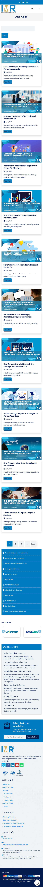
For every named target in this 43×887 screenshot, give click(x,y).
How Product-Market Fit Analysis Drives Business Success (20, 216)
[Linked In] (12, 765)
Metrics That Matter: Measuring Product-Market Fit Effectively (21, 166)
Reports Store (8, 787)
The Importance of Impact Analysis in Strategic (19, 513)
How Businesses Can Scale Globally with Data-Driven (20, 464)
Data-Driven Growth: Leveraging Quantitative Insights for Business (18, 315)
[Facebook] (8, 765)
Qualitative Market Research (13, 826)
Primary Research (9, 817)
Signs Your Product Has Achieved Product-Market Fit (21, 266)
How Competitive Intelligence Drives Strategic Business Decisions (19, 365)
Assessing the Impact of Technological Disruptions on (20, 117)
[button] (3, 631)
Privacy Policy (8, 800)
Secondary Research (10, 820)
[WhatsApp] (22, 765)
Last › (33, 544)
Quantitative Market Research (13, 823)
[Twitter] (4, 765)
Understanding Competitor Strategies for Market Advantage (21, 414)
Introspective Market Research (16, 879)
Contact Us (7, 797)
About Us (6, 784)
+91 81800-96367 (7, 839)
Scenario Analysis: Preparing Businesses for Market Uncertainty (21, 67)
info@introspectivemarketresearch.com (15, 845)
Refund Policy (8, 803)
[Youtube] (17, 765)
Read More (7, 82)
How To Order (8, 794)
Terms (5, 807)
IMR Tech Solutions (25, 882)
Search (5, 35)
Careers (5, 791)
